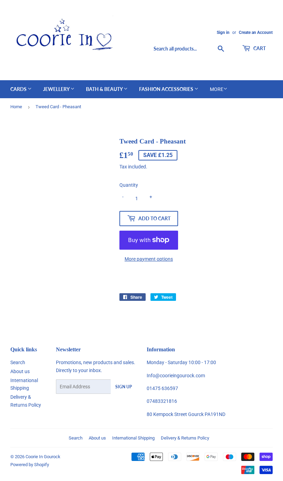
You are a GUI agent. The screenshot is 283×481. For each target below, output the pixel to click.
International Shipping (133, 438)
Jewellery (56, 89)
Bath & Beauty (105, 89)
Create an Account (256, 32)
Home (16, 106)
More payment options (149, 259)
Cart (259, 48)
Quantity (128, 185)
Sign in (223, 32)
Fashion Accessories (166, 89)
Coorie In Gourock (43, 456)
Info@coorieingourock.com (176, 375)
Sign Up (123, 386)
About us (20, 371)
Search (17, 362)
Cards (19, 89)
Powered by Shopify (29, 464)
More (216, 89)
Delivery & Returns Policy (185, 438)
